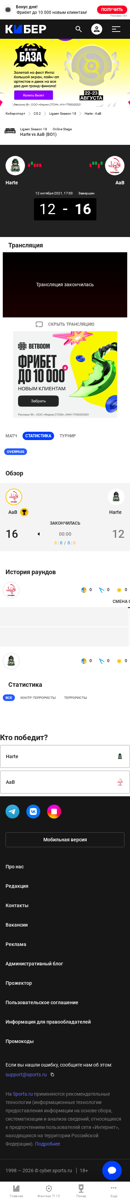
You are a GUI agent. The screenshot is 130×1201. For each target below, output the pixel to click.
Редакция (17, 886)
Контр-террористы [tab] (38, 698)
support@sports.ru (26, 1074)
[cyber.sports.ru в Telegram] (14, 813)
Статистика (38, 435)
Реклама (16, 944)
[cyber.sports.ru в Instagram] (55, 813)
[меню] (116, 29)
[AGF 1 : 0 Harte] (29, 165)
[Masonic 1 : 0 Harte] (37, 165)
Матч (11, 435)
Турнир (68, 435)
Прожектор (19, 983)
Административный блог (34, 963)
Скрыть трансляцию (71, 324)
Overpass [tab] (15, 452)
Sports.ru (23, 1094)
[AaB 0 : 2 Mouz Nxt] (99, 166)
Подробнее (47, 1144)
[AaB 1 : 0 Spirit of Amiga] (96, 163)
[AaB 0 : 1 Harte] (32, 163)
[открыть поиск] (78, 29)
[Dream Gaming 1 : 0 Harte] (35, 165)
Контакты (17, 905)
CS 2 (37, 113)
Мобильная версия (65, 839)
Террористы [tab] (75, 698)
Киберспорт (15, 113)
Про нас (15, 866)
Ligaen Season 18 (62, 113)
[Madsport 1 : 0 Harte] (40, 165)
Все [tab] (9, 698)
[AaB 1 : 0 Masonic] (102, 163)
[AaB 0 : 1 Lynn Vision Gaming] (90, 165)
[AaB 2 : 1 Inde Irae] (93, 163)
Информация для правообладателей (48, 1022)
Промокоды (20, 1041)
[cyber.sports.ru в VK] (34, 813)
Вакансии (17, 925)
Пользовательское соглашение (42, 1002)
